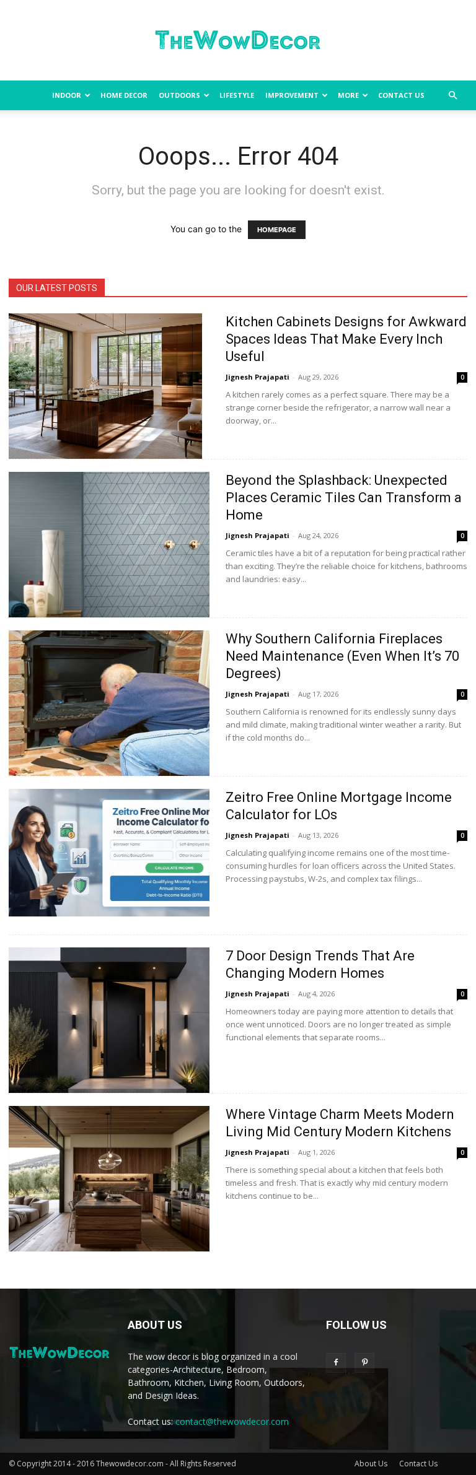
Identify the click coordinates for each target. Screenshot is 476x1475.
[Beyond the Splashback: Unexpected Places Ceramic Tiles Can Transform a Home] (109, 544)
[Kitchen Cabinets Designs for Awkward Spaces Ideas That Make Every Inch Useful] (105, 386)
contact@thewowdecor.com (232, 1421)
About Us (371, 1463)
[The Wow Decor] (238, 41)
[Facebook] (336, 1363)
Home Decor (124, 95)
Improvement (292, 95)
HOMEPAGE (276, 229)
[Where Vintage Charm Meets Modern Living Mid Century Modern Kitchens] (109, 1178)
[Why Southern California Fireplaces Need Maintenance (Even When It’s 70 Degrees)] (109, 703)
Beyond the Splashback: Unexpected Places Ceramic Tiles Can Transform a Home (344, 497)
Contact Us (401, 95)
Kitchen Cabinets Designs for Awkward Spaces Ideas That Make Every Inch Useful (346, 339)
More (348, 95)
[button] (452, 96)
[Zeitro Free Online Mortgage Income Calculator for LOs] (109, 852)
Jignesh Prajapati (257, 376)
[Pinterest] (364, 1363)
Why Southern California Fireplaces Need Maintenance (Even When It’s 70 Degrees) (342, 656)
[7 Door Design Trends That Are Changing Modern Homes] (109, 1020)
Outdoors (179, 95)
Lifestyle (236, 95)
